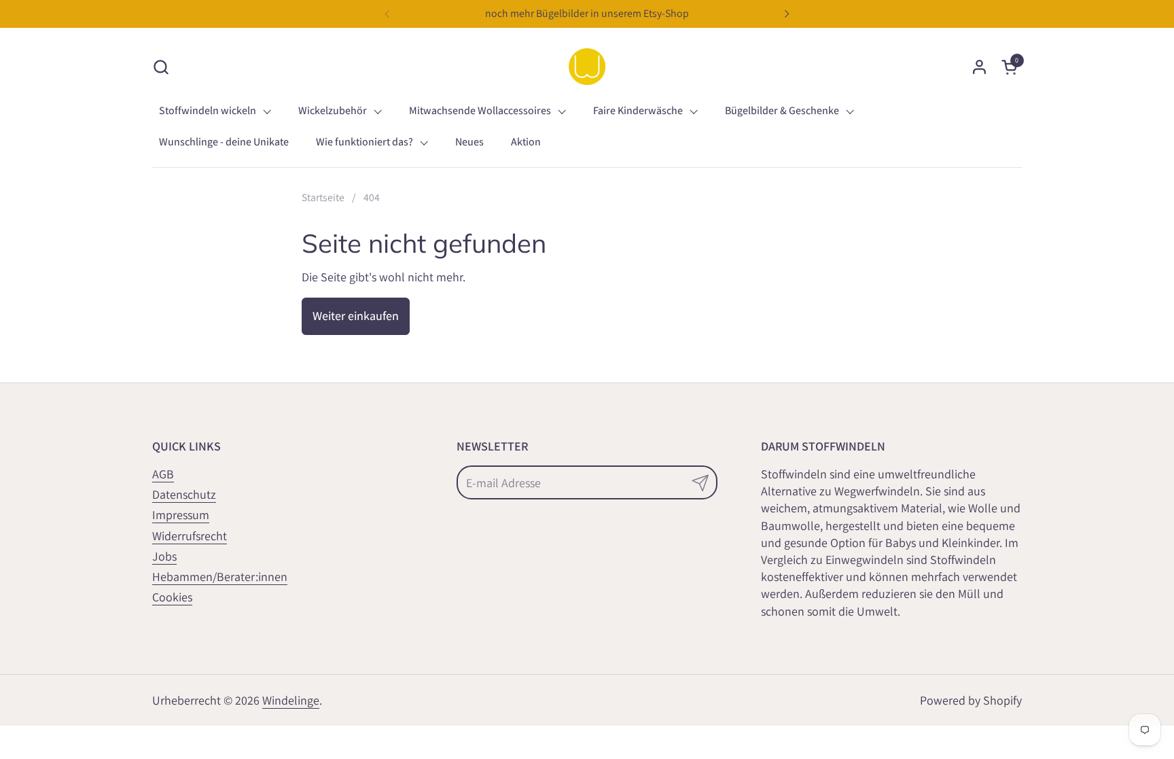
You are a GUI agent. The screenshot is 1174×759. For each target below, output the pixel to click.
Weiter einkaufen (356, 315)
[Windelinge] (587, 66)
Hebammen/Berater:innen (219, 576)
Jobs (164, 556)
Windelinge (290, 700)
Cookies (172, 597)
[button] (160, 66)
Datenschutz (184, 494)
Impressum (180, 515)
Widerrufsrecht (189, 536)
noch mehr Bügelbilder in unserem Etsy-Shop (587, 13)
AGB (163, 474)
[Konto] (979, 66)
